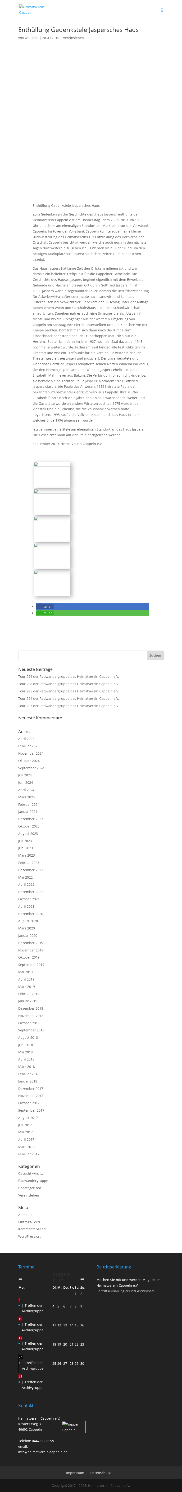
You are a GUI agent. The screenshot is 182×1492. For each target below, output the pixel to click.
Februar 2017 (28, 1154)
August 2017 (28, 1117)
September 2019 (31, 964)
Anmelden (26, 1214)
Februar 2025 (28, 746)
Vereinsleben (73, 37)
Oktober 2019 (29, 957)
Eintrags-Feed (29, 1222)
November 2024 (30, 753)
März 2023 (26, 855)
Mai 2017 (25, 1132)
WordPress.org (29, 1236)
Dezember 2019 (30, 943)
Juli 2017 (25, 1125)
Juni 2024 (25, 782)
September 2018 (31, 1030)
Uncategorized (29, 1188)
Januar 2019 (27, 1001)
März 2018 (26, 1066)
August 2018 (28, 1037)
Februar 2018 (28, 1074)
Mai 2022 (25, 877)
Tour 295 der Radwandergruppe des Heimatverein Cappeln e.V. (68, 691)
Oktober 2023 (29, 826)
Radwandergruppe (33, 1180)
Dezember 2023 (30, 819)
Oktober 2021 (29, 899)
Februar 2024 (28, 804)
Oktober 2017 (29, 1103)
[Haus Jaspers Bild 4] (52, 539)
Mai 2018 (25, 1052)
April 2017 (26, 1139)
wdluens (31, 37)
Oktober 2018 (29, 1023)
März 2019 (26, 986)
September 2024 (31, 768)
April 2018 (26, 1059)
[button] (45, 606)
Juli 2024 (25, 775)
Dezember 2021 (30, 891)
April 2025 (26, 738)
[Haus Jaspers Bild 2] (52, 566)
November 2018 (30, 1015)
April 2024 (26, 790)
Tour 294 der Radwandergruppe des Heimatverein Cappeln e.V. (68, 698)
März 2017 (26, 1146)
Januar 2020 (27, 935)
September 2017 (31, 1110)
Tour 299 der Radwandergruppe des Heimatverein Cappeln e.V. (68, 676)
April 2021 (26, 906)
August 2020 (28, 921)
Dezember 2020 (30, 913)
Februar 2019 (28, 993)
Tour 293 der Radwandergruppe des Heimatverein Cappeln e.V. (68, 706)
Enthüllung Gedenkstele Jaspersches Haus (78, 29)
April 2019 (26, 979)
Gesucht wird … (30, 1173)
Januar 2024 (27, 811)
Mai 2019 (25, 972)
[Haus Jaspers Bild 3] (52, 512)
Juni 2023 (25, 848)
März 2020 (26, 928)
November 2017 (30, 1095)
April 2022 (26, 884)
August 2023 (28, 833)
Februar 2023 (28, 862)
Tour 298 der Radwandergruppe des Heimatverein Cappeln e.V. (68, 684)
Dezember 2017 (30, 1088)
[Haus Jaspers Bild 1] (52, 485)
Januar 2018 (27, 1081)
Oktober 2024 (29, 760)
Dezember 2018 (30, 1008)
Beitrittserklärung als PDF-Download (125, 1291)
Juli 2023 (25, 841)
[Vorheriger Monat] (20, 1279)
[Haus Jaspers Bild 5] (52, 593)
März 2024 (26, 797)
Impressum (75, 1472)
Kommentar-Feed (32, 1229)
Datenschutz (100, 1472)
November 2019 (30, 950)
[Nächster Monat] (82, 1279)
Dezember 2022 (30, 870)
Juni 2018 (25, 1045)
